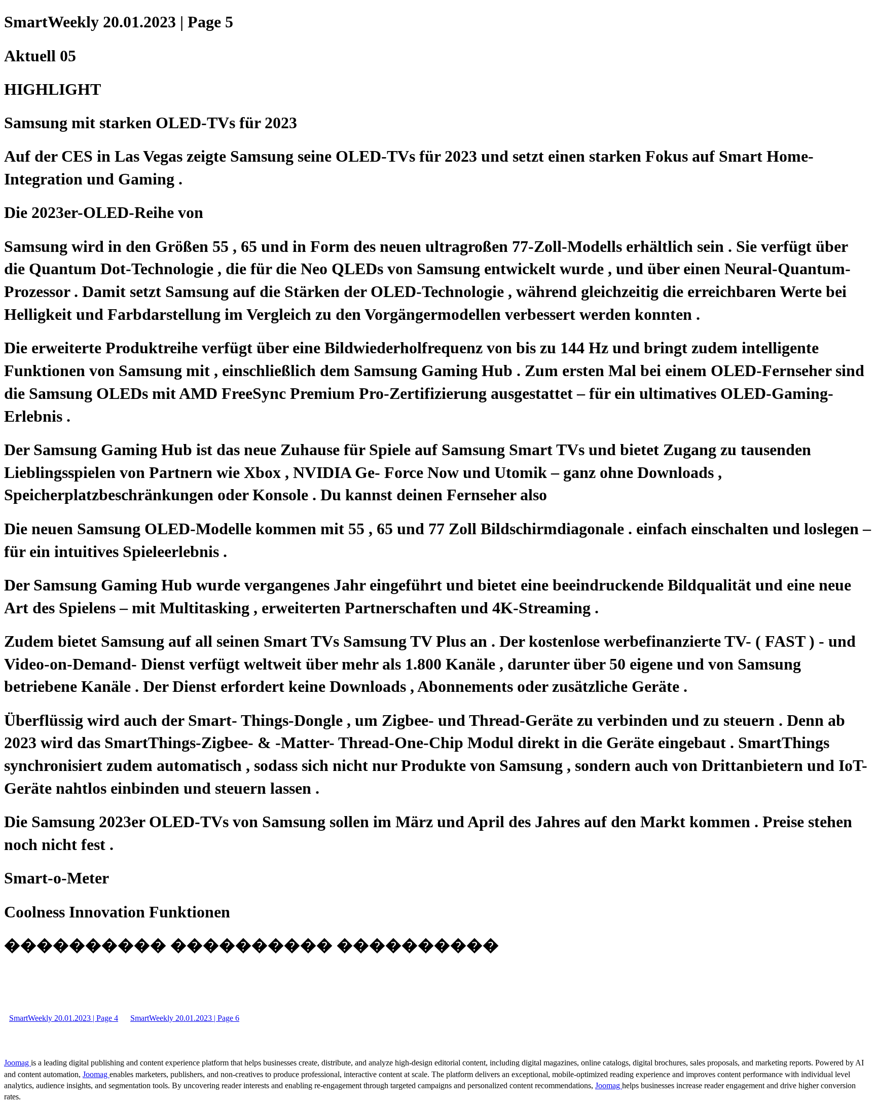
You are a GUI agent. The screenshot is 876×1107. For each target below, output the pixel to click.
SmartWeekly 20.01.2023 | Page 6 (184, 1018)
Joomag (17, 1062)
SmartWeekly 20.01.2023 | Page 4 (63, 1018)
